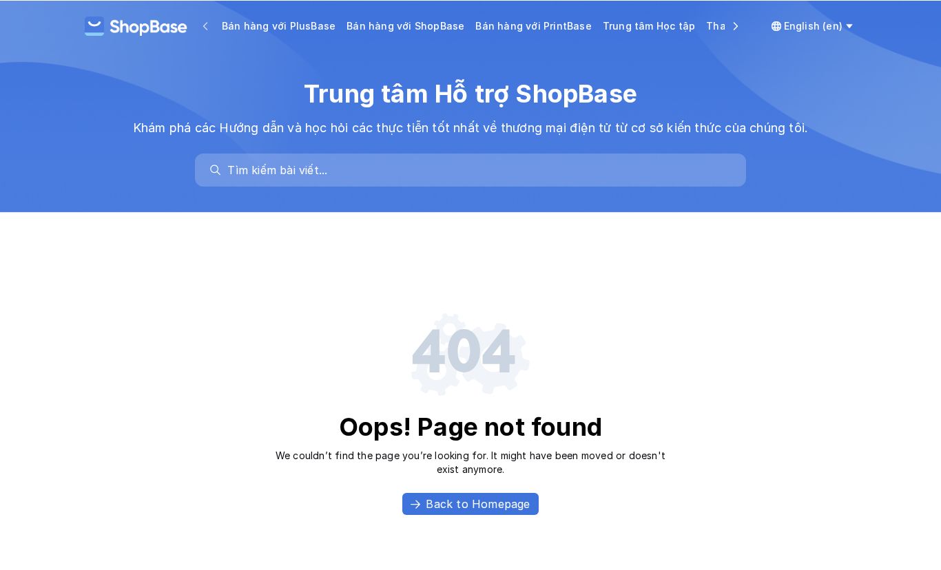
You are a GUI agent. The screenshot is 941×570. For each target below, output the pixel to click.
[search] (477, 170)
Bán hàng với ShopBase (405, 26)
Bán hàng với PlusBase (278, 26)
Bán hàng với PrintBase (533, 26)
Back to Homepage (478, 504)
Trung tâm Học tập (649, 26)
